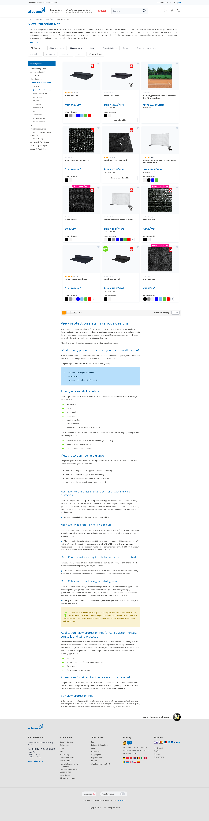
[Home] (30, 19)
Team (62, 748)
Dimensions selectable (120, 178)
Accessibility (64, 754)
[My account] (172, 11)
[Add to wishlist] (98, 63)
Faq (92, 742)
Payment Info (96, 757)
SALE (103, 10)
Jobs (61, 751)
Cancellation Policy (67, 757)
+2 (93, 115)
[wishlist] (165, 11)
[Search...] (144, 10)
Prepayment (159, 757)
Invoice (157, 754)
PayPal (156, 751)
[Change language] (93, 793)
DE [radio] (175, 2)
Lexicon (94, 761)
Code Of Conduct (66, 742)
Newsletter (95, 751)
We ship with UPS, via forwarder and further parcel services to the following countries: (136, 750)
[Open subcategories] (51, 19)
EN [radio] (179, 2)
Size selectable (120, 120)
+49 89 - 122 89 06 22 (43, 749)
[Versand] (136, 760)
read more (34, 42)
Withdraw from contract (100, 764)
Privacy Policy (65, 761)
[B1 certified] (81, 76)
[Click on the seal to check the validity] (177, 719)
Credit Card (158, 748)
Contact (94, 748)
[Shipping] (127, 744)
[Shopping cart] (179, 11)
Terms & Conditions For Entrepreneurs (69, 770)
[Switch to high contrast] (122, 793)
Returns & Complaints (99, 745)
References (64, 745)
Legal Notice (65, 775)
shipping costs (121, 800)
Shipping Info (96, 754)
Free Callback (34, 761)
